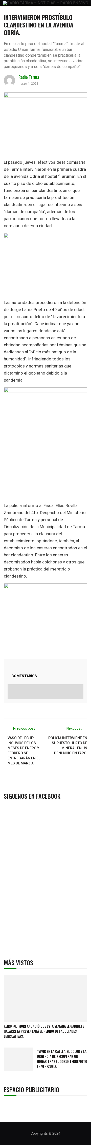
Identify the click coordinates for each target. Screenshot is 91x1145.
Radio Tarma (28, 77)
